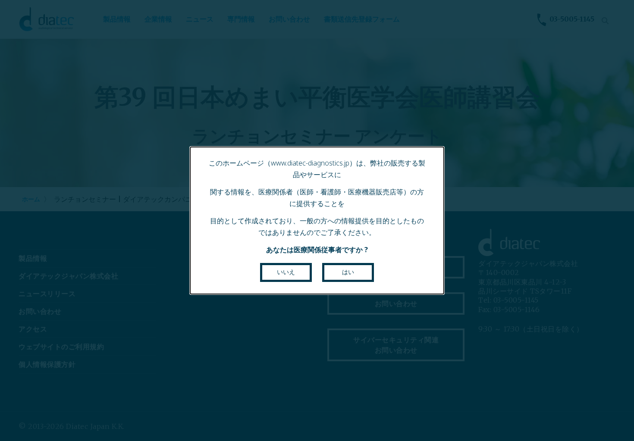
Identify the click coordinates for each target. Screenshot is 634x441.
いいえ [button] (286, 272)
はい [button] (348, 272)
